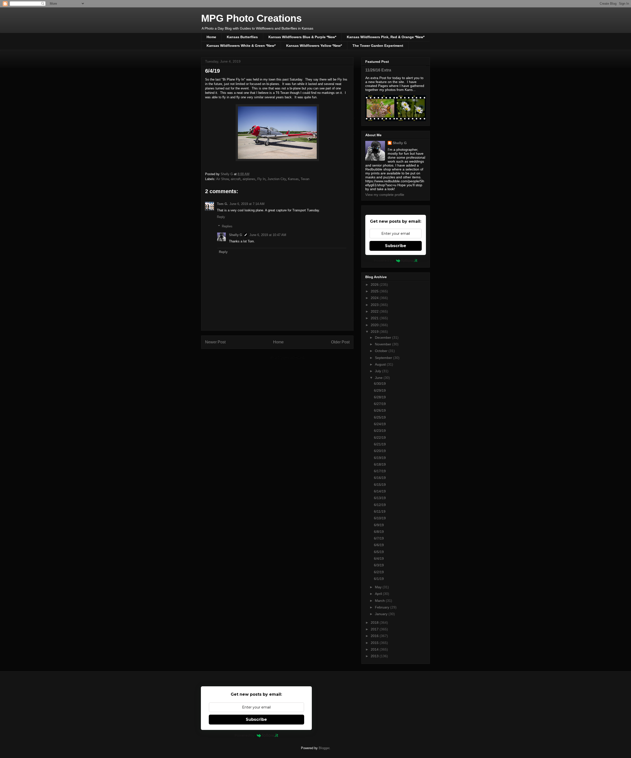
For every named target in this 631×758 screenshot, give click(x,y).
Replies (227, 226)
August (381, 364)
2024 (375, 298)
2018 (375, 622)
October (381, 351)
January (381, 614)
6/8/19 (379, 532)
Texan (305, 179)
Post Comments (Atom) (287, 358)
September (384, 358)
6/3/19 (379, 565)
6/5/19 (379, 552)
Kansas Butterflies (242, 37)
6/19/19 (380, 458)
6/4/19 (379, 558)
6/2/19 (379, 572)
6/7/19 (379, 538)
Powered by (384, 260)
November (383, 344)
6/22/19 (380, 437)
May (379, 587)
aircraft (236, 179)
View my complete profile (384, 195)
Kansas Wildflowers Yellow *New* (314, 46)
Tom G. (222, 204)
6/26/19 (380, 410)
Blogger (324, 748)
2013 (375, 656)
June (379, 378)
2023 (375, 305)
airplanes (249, 179)
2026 (375, 284)
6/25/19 (380, 417)
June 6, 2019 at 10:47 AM (267, 235)
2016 (375, 636)
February (382, 607)
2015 (375, 643)
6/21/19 (380, 444)
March (380, 601)
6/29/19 (380, 390)
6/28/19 (380, 397)
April (379, 594)
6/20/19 (380, 451)
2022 (375, 311)
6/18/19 (380, 464)
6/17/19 (380, 471)
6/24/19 (380, 424)
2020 (375, 325)
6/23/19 (380, 431)
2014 (375, 649)
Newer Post (215, 342)
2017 (375, 629)
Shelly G (235, 235)
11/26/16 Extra (378, 70)
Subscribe (395, 245)
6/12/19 (380, 505)
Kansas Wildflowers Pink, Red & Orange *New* (385, 37)
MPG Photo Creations (251, 18)
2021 (375, 318)
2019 (375, 332)
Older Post (340, 342)
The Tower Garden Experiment (377, 46)
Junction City (276, 179)
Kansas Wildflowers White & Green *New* (241, 46)
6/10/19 (380, 518)
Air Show (222, 179)
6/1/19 (379, 579)
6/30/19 (380, 384)
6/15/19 (380, 485)
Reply (221, 217)
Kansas (293, 179)
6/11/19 (380, 511)
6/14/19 (380, 491)
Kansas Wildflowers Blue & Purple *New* (302, 37)
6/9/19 (379, 525)
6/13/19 (380, 498)
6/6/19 (379, 545)
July (378, 371)
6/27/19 (380, 404)
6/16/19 (380, 478)
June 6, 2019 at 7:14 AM (246, 204)
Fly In (261, 179)
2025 (375, 291)
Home (211, 37)
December (383, 337)
